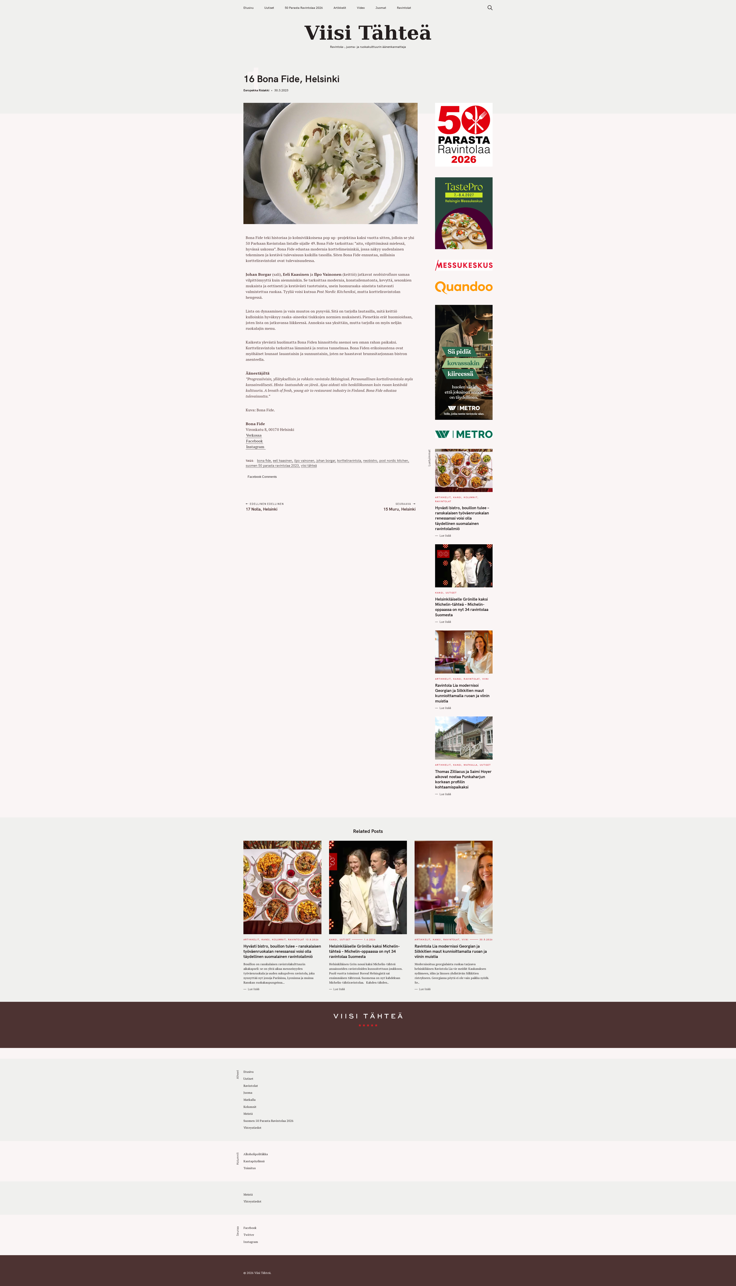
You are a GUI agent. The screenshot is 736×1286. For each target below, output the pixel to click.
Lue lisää (445, 535)
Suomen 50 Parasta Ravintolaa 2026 (268, 1121)
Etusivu (248, 8)
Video (361, 8)
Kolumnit (470, 497)
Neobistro (370, 461)
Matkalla (470, 764)
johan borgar (325, 461)
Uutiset (269, 8)
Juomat (380, 8)
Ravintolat (404, 8)
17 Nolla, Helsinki (261, 509)
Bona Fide (264, 461)
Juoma (247, 1092)
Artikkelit (340, 8)
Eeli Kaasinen (282, 461)
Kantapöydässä (253, 1161)
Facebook (254, 441)
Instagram (255, 446)
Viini (485, 678)
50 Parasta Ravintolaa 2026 (304, 8)
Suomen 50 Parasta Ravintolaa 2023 (272, 465)
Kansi (457, 497)
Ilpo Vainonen (304, 461)
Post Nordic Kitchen (393, 461)
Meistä (248, 1114)
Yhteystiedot (252, 1128)
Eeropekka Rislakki (256, 90)
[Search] (489, 7)
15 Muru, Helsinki (399, 509)
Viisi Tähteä (309, 465)
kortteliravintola (349, 461)
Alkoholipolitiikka (255, 1154)
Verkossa (254, 435)
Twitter (248, 1235)
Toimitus (249, 1168)
